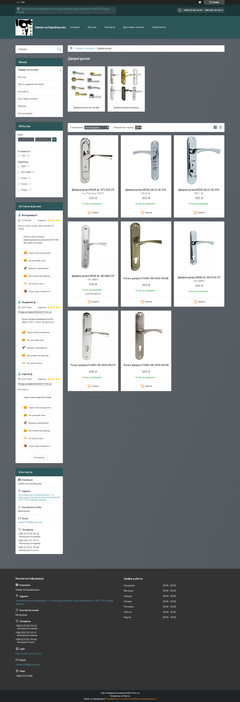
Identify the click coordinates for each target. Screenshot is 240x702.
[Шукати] (59, 49)
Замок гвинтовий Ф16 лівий (37, 397)
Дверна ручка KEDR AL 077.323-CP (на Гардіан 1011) (93, 191)
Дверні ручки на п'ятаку (86, 107)
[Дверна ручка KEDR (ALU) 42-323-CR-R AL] (146, 160)
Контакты (23, 91)
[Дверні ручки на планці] (126, 84)
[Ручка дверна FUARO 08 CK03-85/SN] (146, 336)
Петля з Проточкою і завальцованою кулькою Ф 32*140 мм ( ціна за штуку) (41, 239)
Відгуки (22, 106)
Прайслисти (159, 27)
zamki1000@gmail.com (30, 522)
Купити (95, 212)
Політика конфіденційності (143, 699)
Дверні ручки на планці (126, 107)
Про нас (92, 27)
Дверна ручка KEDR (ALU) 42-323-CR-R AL (146, 191)
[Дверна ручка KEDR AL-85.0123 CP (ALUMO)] (199, 246)
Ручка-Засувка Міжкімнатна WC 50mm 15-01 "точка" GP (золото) (38, 320)
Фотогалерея (25, 113)
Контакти (110, 27)
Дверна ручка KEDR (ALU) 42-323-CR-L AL (199, 191)
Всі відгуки (39, 457)
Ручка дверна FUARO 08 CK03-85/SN (146, 365)
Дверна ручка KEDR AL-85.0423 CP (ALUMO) (93, 277)
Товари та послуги (85, 48)
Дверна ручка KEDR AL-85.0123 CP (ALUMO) (199, 279)
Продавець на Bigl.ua (120, 696)
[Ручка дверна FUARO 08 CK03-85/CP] (93, 336)
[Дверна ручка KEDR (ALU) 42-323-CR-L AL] (199, 160)
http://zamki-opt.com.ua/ (29, 653)
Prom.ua (135, 693)
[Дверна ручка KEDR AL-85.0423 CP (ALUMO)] (93, 246)
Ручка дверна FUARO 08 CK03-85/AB (146, 278)
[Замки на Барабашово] (24, 27)
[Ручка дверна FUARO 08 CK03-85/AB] (146, 246)
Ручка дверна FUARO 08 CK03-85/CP (93, 365)
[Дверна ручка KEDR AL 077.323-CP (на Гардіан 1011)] (93, 160)
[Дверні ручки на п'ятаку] (86, 84)
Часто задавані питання (31, 84)
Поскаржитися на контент (118, 699)
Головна (75, 27)
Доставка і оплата (133, 27)
